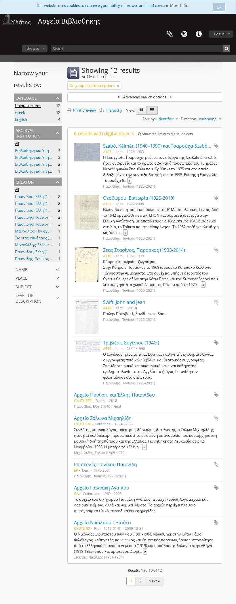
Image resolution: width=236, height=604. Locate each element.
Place (21, 277)
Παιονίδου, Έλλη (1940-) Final (40, 251)
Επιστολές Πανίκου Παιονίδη (105, 464)
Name (21, 269)
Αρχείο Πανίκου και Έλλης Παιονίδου (114, 395)
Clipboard (170, 34)
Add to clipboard (216, 146)
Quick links (198, 34)
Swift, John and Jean (124, 302)
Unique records (28, 105)
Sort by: (149, 118)
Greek (20, 112)
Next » (154, 581)
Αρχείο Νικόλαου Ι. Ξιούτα (102, 522)
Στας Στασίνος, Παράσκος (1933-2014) (144, 250)
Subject (24, 286)
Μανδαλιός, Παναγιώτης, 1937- (41, 231)
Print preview (84, 110)
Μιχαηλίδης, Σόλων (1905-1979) (42, 244)
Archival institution (28, 132)
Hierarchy (114, 110)
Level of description (28, 297)
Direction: (189, 118)
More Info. (179, 5)
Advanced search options (144, 97)
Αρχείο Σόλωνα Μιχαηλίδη (103, 418)
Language (184, 34)
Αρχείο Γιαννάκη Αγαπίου (101, 488)
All (17, 143)
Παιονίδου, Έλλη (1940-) (35, 196)
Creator (25, 181)
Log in (219, 34)
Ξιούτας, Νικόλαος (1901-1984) (41, 238)
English (21, 119)
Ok (219, 7)
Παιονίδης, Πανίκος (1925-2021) (42, 217)
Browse (32, 48)
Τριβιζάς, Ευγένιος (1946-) (131, 343)
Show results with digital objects (167, 134)
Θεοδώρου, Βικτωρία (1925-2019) (138, 198)
